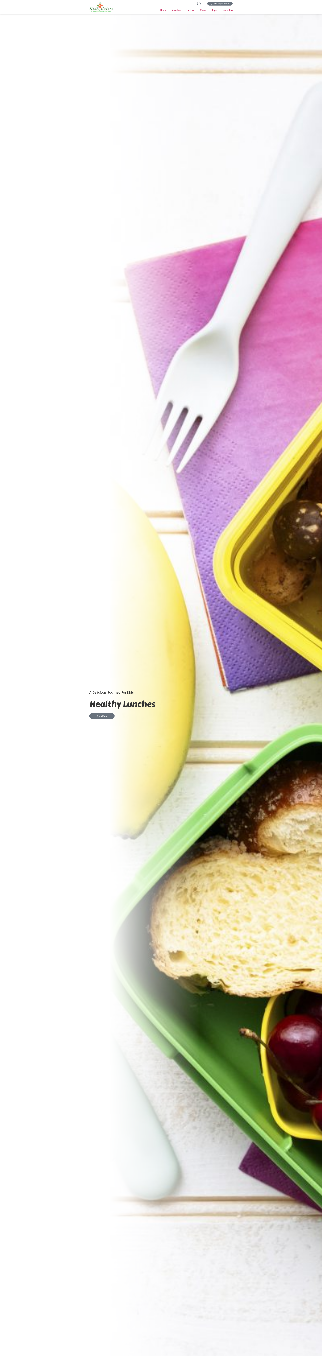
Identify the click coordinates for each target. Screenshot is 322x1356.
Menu (203, 10)
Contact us (227, 10)
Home (163, 10)
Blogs (214, 10)
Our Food (190, 10)
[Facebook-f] (199, 3)
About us (176, 10)
